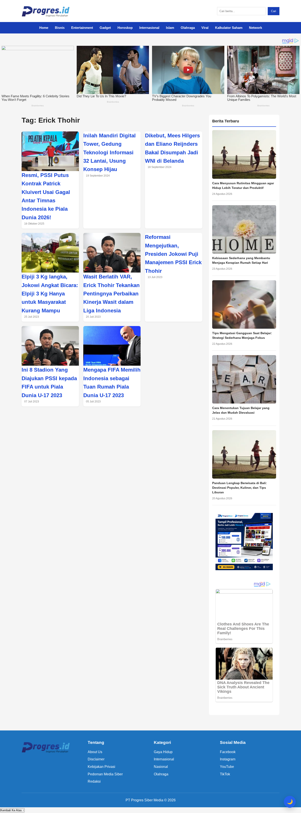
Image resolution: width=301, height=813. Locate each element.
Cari (273, 11)
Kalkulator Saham (228, 27)
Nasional (161, 767)
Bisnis (60, 27)
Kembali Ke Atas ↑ (12, 810)
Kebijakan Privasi (101, 767)
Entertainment (82, 27)
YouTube (227, 767)
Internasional (149, 27)
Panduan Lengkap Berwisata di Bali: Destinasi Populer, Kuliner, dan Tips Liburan (239, 487)
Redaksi (94, 781)
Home (43, 27)
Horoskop (125, 27)
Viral (204, 27)
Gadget (105, 27)
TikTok (225, 774)
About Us (95, 752)
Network (255, 27)
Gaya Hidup (163, 752)
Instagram (227, 759)
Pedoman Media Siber (105, 774)
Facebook (228, 752)
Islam (170, 27)
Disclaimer (96, 759)
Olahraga (188, 27)
